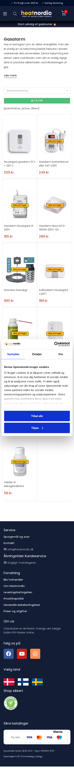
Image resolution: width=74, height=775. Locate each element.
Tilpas (35, 427)
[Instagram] (35, 654)
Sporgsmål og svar (16, 537)
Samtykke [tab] (13, 354)
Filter (38, 100)
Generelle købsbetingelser (22, 605)
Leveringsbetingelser (18, 592)
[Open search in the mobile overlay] (15, 13)
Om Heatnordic (14, 586)
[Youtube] (22, 654)
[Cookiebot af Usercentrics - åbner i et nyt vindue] (54, 344)
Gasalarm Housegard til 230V (18, 227)
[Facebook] (9, 654)
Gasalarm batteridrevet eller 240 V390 (54, 163)
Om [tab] (60, 354)
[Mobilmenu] (5, 13)
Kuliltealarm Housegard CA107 (53, 292)
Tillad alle (37, 416)
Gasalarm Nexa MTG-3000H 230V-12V (52, 227)
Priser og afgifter (15, 611)
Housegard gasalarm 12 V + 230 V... (19, 163)
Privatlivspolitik (14, 598)
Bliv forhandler (13, 579)
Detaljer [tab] (37, 354)
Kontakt (9, 543)
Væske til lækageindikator (14, 484)
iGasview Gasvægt (15, 290)
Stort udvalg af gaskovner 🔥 (37, 24)
